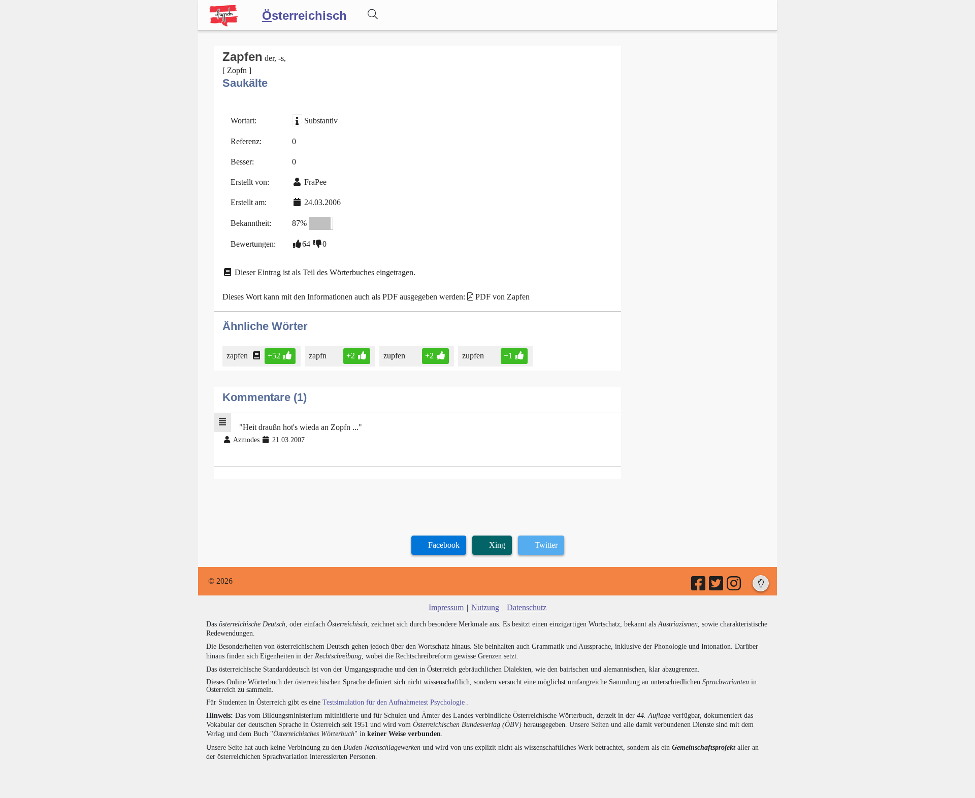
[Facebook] (699, 586)
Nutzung (485, 607)
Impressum (446, 607)
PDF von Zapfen (502, 296)
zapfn (318, 355)
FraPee (315, 182)
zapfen (237, 355)
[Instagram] (734, 586)
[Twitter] (717, 586)
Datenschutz (526, 607)
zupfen (394, 355)
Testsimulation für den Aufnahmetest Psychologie (393, 702)
